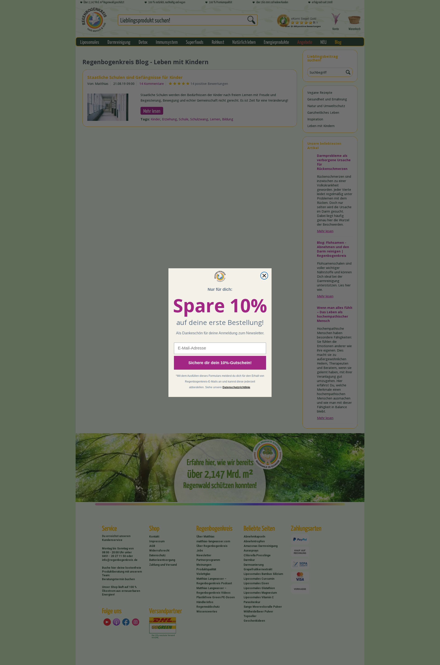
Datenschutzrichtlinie (236, 387)
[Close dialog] (264, 275)
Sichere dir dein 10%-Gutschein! (220, 362)
